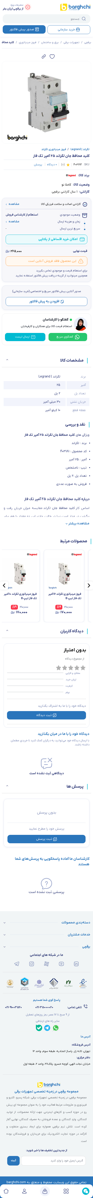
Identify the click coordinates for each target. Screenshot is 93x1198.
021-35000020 (44, 1007)
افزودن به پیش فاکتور (44, 301)
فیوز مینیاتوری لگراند (53, 149)
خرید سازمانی (66, 29)
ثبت (13, 1160)
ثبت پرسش (44, 839)
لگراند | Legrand (78, 149)
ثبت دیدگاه (44, 715)
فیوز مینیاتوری (27, 42)
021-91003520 (13, 1007)
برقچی (87, 42)
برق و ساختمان (50, 42)
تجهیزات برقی (71, 42)
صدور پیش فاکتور (21, 29)
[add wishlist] (52, 56)
